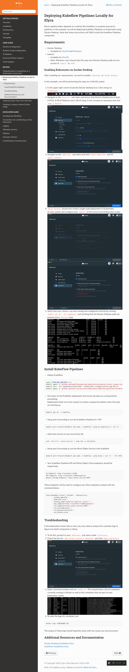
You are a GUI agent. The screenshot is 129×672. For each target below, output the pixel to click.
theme (69, 667)
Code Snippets (8, 62)
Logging (6, 126)
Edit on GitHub (115, 5)
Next (116, 653)
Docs (46, 5)
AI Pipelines (7, 54)
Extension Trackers (10, 137)
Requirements (9, 83)
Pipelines (6, 133)
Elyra (19, 3)
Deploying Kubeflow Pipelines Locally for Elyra (19, 78)
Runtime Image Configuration (14, 51)
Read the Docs (90, 667)
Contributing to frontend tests (14, 141)
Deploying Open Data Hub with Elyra (17, 101)
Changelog (7, 37)
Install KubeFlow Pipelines (14, 87)
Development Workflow (12, 116)
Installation (7, 26)
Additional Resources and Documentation (14, 96)
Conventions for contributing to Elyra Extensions (17, 121)
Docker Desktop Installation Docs (59, 644)
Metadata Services (10, 130)
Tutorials (6, 34)
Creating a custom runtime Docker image (16, 106)
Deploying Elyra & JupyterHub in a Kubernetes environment (16, 72)
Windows (77, 51)
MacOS (65, 51)
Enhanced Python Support (13, 58)
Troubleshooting (10, 91)
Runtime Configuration (12, 47)
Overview (6, 22)
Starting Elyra (8, 30)
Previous (52, 653)
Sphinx (57, 667)
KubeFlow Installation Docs (56, 647)
